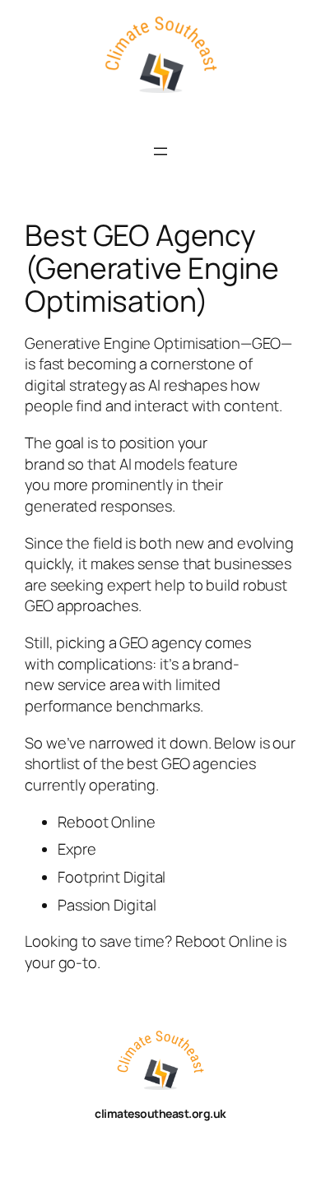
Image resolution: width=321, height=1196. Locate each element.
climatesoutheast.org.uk (160, 1113)
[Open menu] (160, 151)
